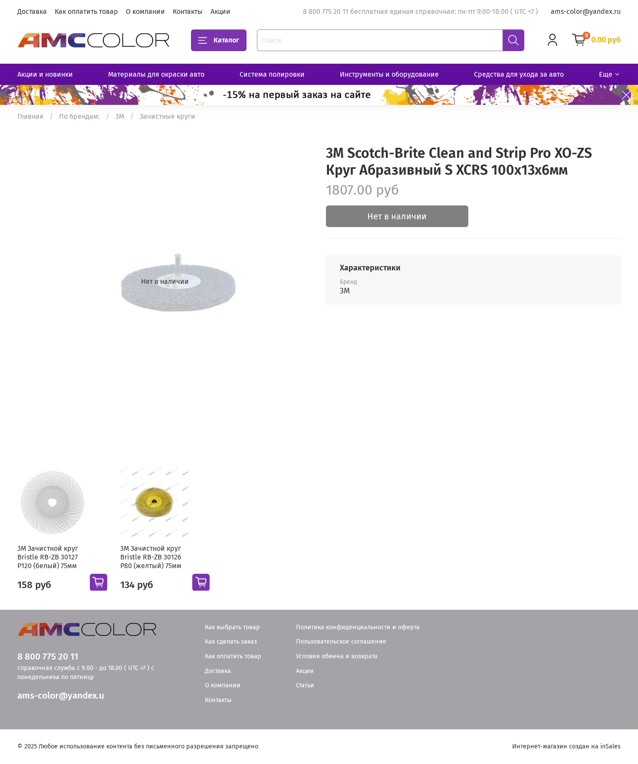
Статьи (305, 685)
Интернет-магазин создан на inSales (566, 746)
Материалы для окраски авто (156, 74)
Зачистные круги (167, 116)
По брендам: (79, 116)
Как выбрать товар (232, 627)
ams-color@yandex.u (60, 695)
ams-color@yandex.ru (586, 11)
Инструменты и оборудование (389, 74)
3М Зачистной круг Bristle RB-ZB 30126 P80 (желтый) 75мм (150, 556)
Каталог (226, 40)
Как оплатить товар (86, 11)
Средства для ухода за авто (519, 74)
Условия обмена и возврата (337, 656)
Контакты (188, 11)
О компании (145, 11)
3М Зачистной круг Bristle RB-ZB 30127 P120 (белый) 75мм (47, 556)
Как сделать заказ (231, 641)
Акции (220, 11)
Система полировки (272, 74)
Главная (30, 116)
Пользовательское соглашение (341, 641)
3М (119, 116)
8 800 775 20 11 (47, 656)
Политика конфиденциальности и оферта (358, 627)
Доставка (32, 11)
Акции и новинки (45, 74)
